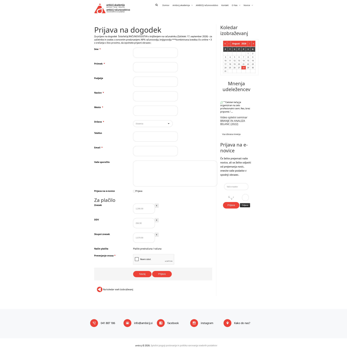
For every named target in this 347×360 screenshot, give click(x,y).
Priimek (99, 63)
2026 (243, 43)
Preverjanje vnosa (104, 255)
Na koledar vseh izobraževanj (118, 289)
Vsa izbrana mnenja (231, 134)
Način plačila (101, 248)
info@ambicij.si (143, 323)
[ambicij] (112, 8)
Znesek (98, 205)
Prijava (138, 191)
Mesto (98, 107)
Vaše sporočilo (102, 162)
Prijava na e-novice (104, 191)
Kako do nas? (242, 323)
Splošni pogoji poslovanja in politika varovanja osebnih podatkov (184, 345)
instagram (207, 323)
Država (99, 121)
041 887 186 (108, 323)
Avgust (236, 43)
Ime (97, 49)
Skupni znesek (102, 234)
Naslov (99, 92)
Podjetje (98, 78)
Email (98, 147)
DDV (96, 219)
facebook (173, 323)
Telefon (98, 133)
